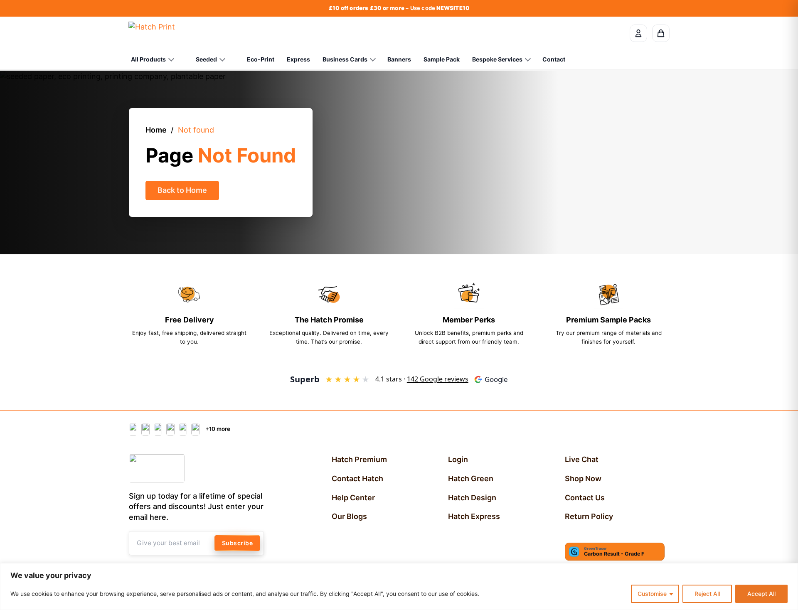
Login (458, 459)
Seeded (206, 59)
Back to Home (182, 190)
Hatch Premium (359, 459)
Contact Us (585, 497)
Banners (399, 59)
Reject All (707, 593)
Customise (652, 593)
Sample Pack (442, 59)
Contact (553, 59)
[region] (399, 586)
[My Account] (638, 33)
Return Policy (589, 516)
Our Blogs (349, 516)
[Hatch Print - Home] (151, 33)
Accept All (761, 593)
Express (298, 59)
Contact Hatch (357, 478)
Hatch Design (472, 497)
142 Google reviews (437, 379)
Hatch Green (470, 478)
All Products (148, 59)
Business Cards (345, 59)
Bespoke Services (497, 59)
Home (156, 129)
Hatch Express (474, 516)
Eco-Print (260, 59)
